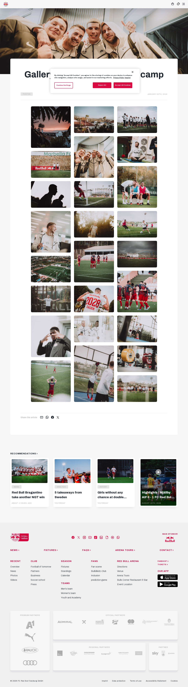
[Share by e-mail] (41, 417)
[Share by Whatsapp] (47, 417)
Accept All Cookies (123, 85)
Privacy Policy (118, 77)
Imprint (127, 77)
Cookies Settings (63, 85)
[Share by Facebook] (52, 417)
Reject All (102, 85)
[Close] (133, 72)
